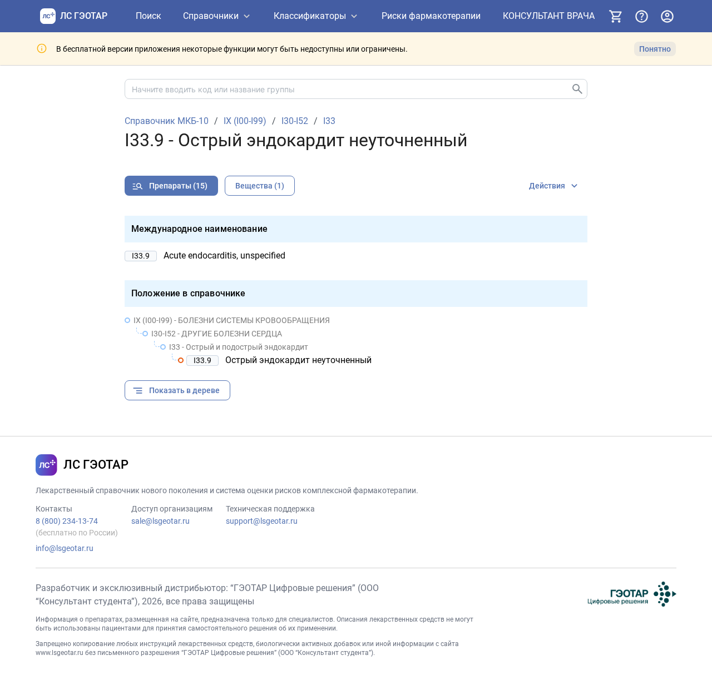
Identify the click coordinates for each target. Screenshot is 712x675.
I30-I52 (294, 121)
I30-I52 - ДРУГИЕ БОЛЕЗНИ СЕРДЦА (216, 333)
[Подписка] (615, 16)
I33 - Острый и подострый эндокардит (238, 347)
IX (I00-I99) (245, 121)
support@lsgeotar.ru (262, 521)
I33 (329, 121)
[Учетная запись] (666, 16)
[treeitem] (356, 340)
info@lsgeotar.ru (64, 548)
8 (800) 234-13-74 (67, 521)
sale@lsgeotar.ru (160, 521)
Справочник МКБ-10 (167, 121)
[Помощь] (641, 16)
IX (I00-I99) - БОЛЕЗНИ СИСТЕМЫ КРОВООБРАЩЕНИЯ (232, 320)
